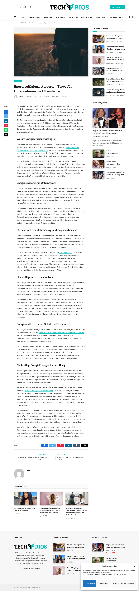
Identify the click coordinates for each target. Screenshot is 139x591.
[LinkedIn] (6, 121)
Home (15, 23)
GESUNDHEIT (101, 17)
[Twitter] (6, 116)
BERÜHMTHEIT (87, 17)
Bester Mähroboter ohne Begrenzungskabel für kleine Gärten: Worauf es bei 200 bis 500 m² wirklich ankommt (115, 80)
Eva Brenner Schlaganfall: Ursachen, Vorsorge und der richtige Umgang (115, 173)
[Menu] (15, 17)
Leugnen (104, 584)
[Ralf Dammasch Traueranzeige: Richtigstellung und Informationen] (98, 153)
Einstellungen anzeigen (124, 584)
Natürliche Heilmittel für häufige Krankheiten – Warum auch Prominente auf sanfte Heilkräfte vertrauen (76, 511)
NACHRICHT (60, 17)
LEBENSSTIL (73, 17)
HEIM (24, 17)
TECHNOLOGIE (34, 17)
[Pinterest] (6, 125)
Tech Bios (97, 136)
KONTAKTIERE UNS (117, 7)
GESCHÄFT (48, 17)
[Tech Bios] (69, 7)
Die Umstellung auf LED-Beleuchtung (39, 390)
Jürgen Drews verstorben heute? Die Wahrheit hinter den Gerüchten (107, 132)
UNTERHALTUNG (116, 17)
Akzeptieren (89, 584)
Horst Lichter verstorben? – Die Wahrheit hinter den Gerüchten (113, 163)
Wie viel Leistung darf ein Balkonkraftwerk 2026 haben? (115, 37)
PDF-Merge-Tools (65, 252)
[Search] (133, 17)
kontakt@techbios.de (33, 568)
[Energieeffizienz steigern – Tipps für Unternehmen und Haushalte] (51, 52)
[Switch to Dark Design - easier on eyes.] (129, 17)
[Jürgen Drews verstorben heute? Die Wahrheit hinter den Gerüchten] (109, 118)
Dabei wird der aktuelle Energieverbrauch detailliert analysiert (61, 332)
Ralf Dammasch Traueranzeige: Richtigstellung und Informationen (113, 152)
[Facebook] (6, 111)
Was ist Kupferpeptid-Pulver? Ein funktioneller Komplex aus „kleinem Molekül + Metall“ (50, 510)
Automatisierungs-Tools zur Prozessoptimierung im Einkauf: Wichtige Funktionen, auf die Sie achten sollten (115, 91)
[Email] (6, 134)
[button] (135, 566)
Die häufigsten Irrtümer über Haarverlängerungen (24, 509)
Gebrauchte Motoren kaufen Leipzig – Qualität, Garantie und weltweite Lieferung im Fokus (115, 69)
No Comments (45, 96)
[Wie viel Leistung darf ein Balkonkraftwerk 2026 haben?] (98, 38)
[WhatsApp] (6, 130)
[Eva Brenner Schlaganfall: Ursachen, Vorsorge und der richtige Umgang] (98, 175)
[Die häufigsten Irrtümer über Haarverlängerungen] (25, 498)
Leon (21, 96)
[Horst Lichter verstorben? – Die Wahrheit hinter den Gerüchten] (98, 164)
